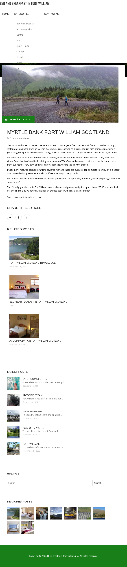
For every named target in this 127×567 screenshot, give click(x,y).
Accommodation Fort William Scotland (35, 340)
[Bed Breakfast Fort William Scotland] (56, 513)
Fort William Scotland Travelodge (32, 262)
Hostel (19, 57)
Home (5, 14)
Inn (18, 68)
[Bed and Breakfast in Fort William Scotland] (63, 287)
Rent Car (20, 90)
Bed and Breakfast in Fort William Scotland (38, 301)
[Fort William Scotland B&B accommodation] (27, 527)
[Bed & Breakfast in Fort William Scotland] (13, 527)
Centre (19, 34)
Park (18, 79)
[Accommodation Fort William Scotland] (63, 326)
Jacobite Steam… (33, 395)
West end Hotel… (33, 411)
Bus (18, 40)
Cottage (20, 51)
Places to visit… (33, 427)
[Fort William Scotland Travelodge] (63, 248)
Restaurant (21, 84)
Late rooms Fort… (34, 379)
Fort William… (31, 444)
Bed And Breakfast (25, 23)
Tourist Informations (26, 96)
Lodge (19, 73)
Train (19, 101)
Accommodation (24, 29)
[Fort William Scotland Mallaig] (99, 513)
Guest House (22, 45)
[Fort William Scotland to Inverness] (70, 513)
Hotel (19, 62)
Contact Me (51, 14)
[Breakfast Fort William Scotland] (84, 513)
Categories (21, 14)
